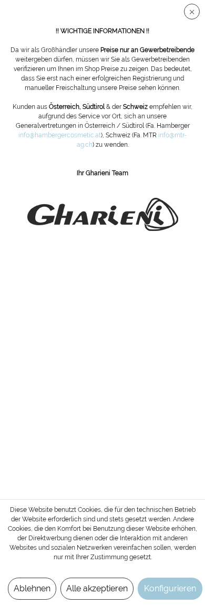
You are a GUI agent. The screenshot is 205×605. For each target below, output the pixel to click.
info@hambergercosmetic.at (59, 135)
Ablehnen (32, 588)
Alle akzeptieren (97, 588)
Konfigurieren (170, 588)
